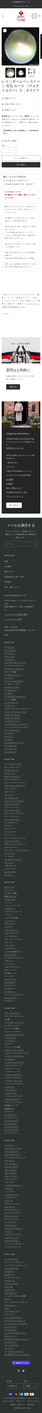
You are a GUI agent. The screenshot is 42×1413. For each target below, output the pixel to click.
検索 (6, 561)
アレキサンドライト (12, 687)
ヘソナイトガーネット (13, 1185)
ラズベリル (8, 1287)
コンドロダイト (10, 872)
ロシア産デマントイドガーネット (17, 1355)
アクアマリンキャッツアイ (14, 663)
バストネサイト (10, 1090)
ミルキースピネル (11, 1241)
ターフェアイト (10, 979)
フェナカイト (9, 1145)
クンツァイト (9, 853)
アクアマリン (9, 660)
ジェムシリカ (9, 899)
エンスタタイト (10, 746)
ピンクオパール (10, 1115)
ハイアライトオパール (13, 1081)
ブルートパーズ (10, 1176)
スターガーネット (11, 930)
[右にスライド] (39, 73)
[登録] (34, 544)
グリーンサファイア (12, 810)
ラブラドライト (10, 1293)
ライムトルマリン (11, 1284)
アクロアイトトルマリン (14, 669)
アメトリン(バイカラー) (13, 681)
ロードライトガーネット (14, 1352)
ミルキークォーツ (11, 1238)
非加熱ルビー (9, 1109)
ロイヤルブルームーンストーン (16, 1339)
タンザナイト (9, 992)
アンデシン (8, 693)
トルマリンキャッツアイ (14, 1050)
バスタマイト (9, 1087)
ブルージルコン (10, 1170)
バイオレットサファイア (14, 1062)
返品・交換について (14, 488)
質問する (13, 387)
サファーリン (9, 887)
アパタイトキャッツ (12, 675)
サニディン (8, 875)
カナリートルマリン (12, 777)
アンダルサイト (10, 690)
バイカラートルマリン (13, 1075)
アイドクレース (10, 650)
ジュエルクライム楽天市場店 (15, 615)
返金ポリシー (20, 1401)
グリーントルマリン (12, 820)
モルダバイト (9, 1275)
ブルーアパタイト (11, 1164)
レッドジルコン (10, 1327)
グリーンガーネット (12, 1013)
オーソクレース (10, 749)
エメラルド (8, 740)
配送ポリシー (21, 1404)
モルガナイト (9, 1272)
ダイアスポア (9, 982)
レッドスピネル (10, 1330)
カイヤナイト (9, 773)
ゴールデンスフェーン (13, 860)
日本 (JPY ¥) (13, 1386)
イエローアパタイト (12, 715)
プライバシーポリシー (15, 496)
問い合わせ (14, 505)
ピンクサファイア (11, 1121)
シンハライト (9, 921)
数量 (3, 145)
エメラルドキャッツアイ (14, 743)
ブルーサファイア (11, 1167)
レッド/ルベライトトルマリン (16, 1324)
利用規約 (9, 484)
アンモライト (9, 706)
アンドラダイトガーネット (14, 697)
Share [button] (6, 314)
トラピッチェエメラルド (14, 1035)
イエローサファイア (12, 718)
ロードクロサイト (11, 1345)
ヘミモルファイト (11, 1195)
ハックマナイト (10, 1093)
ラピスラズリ (9, 1290)
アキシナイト (9, 657)
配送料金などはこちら (15, 448)
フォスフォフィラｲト (12, 1149)
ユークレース (9, 1281)
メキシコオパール (11, 1268)
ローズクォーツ (10, 1342)
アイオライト (9, 647)
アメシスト (8, 678)
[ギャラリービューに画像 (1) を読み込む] (10, 72)
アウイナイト (9, 654)
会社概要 (9, 480)
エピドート (8, 737)
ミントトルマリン (11, 1259)
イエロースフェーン (12, 721)
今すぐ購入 (21, 165)
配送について (9, 572)
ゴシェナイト (9, 863)
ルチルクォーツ (10, 1305)
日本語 (28, 1386)
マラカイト (8, 1232)
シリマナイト (9, 909)
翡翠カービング (10, 896)
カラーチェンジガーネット (14, 786)
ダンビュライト (10, 998)
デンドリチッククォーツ (14, 1022)
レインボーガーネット (13, 1318)
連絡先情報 (30, 1404)
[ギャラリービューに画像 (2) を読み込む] (21, 72)
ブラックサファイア (12, 1155)
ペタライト (8, 1189)
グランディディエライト (14, 801)
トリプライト (9, 1041)
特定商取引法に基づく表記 (16, 492)
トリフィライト (10, 1038)
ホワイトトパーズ (11, 1216)
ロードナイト (9, 1348)
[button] (2, 16)
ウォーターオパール (12, 730)
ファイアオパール (11, 1130)
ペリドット (8, 1201)
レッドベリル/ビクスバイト (15, 1333)
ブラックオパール (11, 1152)
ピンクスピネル (10, 1124)
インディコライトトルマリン (15, 724)
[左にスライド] (2, 73)
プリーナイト (9, 1161)
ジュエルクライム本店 (13, 619)
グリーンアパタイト (12, 804)
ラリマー (7, 1299)
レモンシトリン (10, 1336)
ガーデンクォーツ (11, 770)
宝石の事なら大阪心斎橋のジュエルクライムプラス (24, 1398)
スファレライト (10, 955)
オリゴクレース (10, 752)
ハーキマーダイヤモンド (14, 1056)
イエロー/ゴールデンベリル (15, 712)
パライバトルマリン (12, 1099)
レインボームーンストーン (14, 1321)
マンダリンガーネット (13, 1228)
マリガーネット (10, 1225)
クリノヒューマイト (12, 841)
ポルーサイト (9, 1207)
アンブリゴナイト (11, 703)
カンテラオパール (11, 798)
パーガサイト (9, 1059)
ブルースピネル (10, 1173)
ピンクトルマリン (11, 1127)
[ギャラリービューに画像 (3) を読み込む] (31, 72)
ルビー (7, 1308)
